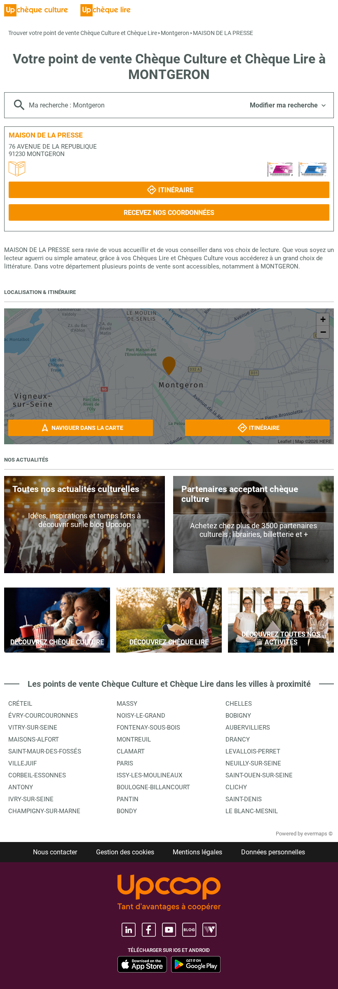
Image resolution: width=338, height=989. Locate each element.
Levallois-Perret (252, 751)
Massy (127, 703)
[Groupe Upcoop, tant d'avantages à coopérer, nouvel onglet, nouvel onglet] (169, 893)
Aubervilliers (247, 727)
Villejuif (22, 763)
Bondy (127, 811)
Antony (20, 787)
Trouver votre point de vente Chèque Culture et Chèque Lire (82, 33)
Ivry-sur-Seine (31, 799)
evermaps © (318, 833)
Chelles (238, 703)
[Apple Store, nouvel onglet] (142, 964)
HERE (325, 441)
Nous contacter (55, 852)
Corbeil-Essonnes (37, 775)
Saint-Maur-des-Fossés (44, 751)
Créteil (20, 703)
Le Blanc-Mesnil (251, 811)
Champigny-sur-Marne (44, 811)
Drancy (237, 739)
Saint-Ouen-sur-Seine (259, 775)
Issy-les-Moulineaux (149, 775)
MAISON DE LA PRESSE (223, 33)
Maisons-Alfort (33, 739)
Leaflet (284, 441)
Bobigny (238, 715)
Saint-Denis (243, 799)
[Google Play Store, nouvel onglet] (196, 964)
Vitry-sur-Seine (32, 727)
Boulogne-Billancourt (153, 787)
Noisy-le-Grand (141, 715)
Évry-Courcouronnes (43, 715)
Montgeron (175, 33)
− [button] (323, 332)
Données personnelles (273, 852)
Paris (125, 763)
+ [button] (323, 319)
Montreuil (134, 739)
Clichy (236, 787)
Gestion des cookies (125, 852)
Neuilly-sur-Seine (253, 763)
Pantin (127, 799)
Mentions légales (197, 852)
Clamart (131, 751)
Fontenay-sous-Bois (148, 727)
